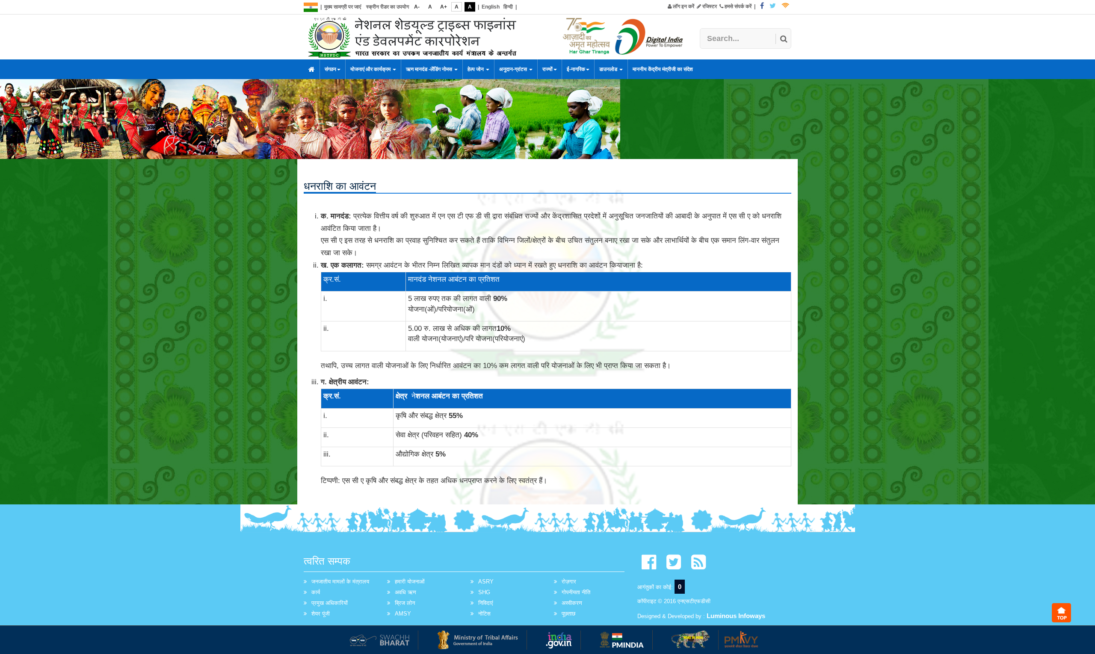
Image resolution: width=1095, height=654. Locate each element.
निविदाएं (485, 603)
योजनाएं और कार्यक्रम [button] (371, 69)
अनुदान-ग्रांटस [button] (513, 69)
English (491, 7)
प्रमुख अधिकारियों (329, 603)
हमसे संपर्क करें (737, 6)
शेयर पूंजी (320, 613)
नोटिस (484, 613)
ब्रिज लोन (405, 603)
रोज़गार (569, 581)
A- (417, 7)
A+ (443, 7)
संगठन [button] (330, 69)
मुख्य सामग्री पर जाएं (342, 7)
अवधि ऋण (405, 592)
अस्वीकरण (572, 603)
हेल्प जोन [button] (476, 69)
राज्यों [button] (547, 69)
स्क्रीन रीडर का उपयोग (387, 7)
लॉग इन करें (683, 6)
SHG (484, 592)
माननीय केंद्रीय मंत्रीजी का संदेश (663, 69)
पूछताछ (568, 613)
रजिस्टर (709, 6)
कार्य (315, 592)
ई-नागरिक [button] (576, 69)
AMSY (403, 613)
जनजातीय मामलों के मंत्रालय (340, 581)
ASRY (486, 581)
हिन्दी (508, 7)
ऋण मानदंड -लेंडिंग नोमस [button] (429, 69)
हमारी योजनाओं (410, 581)
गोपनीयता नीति (576, 592)
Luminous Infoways (736, 615)
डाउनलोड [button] (609, 69)
